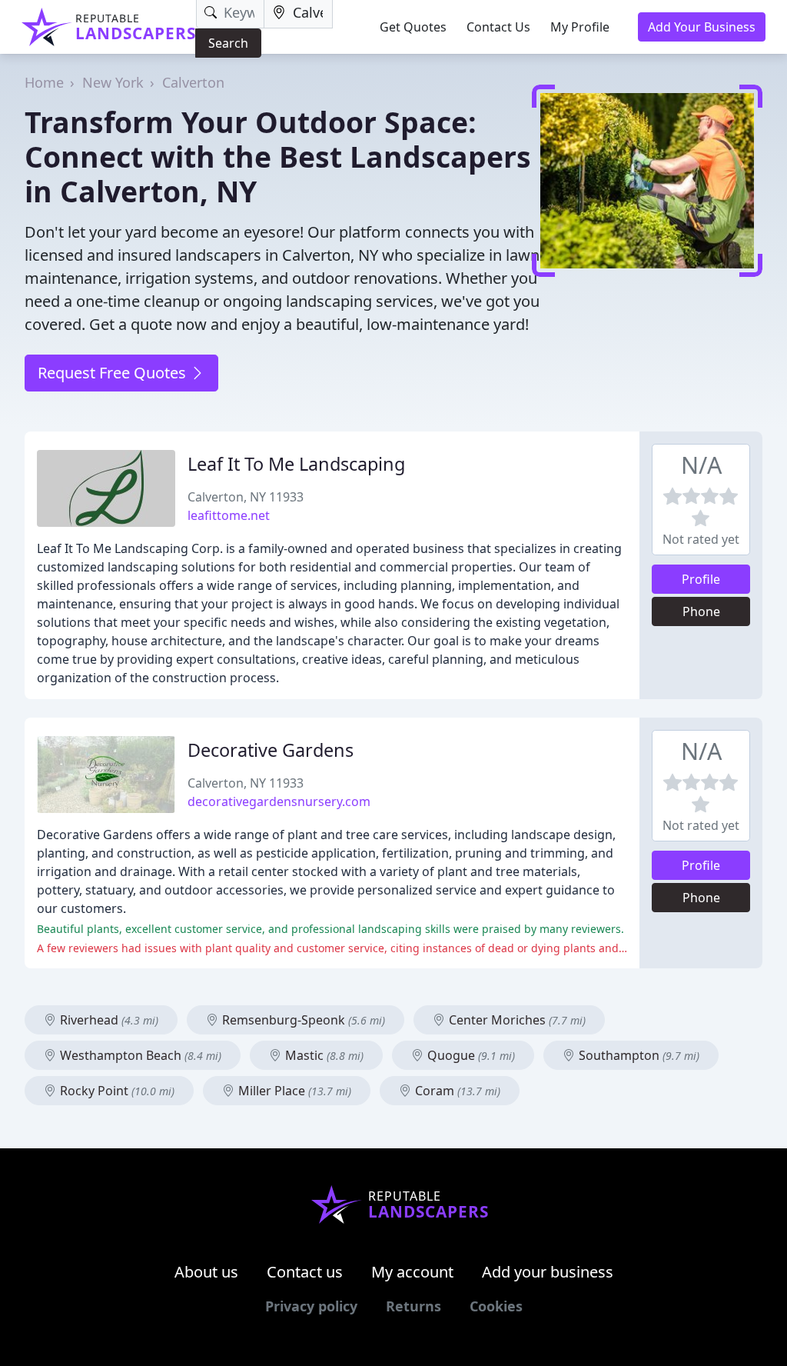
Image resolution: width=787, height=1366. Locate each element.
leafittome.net (229, 515)
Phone (701, 611)
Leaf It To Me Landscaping (296, 463)
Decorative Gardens (271, 750)
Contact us (305, 1271)
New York (113, 82)
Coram (456, 1090)
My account (412, 1271)
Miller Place (293, 1090)
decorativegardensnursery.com (279, 801)
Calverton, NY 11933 (246, 496)
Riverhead (107, 1019)
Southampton (637, 1055)
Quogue (469, 1055)
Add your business (547, 1271)
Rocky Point (115, 1090)
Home (44, 82)
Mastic (323, 1055)
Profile (701, 579)
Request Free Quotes (114, 372)
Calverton (193, 82)
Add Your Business (701, 26)
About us (206, 1271)
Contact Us (498, 26)
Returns (413, 1306)
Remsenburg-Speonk (302, 1019)
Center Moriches (516, 1019)
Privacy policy (311, 1306)
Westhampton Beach (139, 1055)
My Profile (579, 26)
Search (228, 43)
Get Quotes (413, 26)
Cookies (496, 1306)
